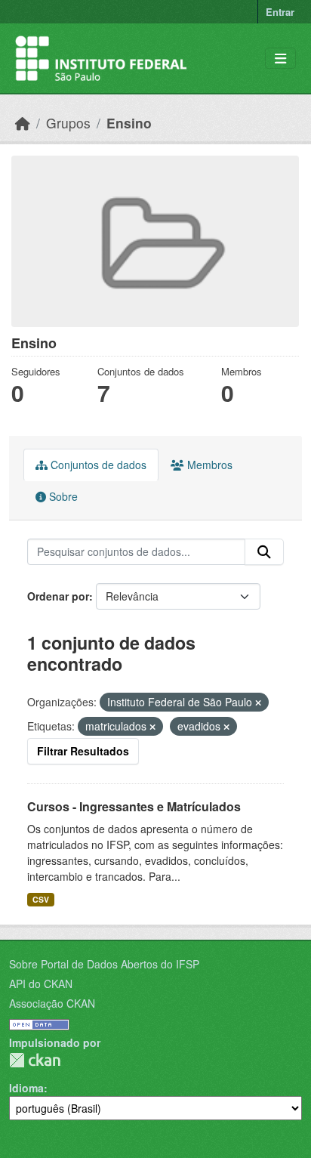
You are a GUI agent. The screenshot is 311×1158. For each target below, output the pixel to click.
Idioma (26, 1087)
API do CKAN (40, 983)
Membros (208, 464)
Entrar (280, 12)
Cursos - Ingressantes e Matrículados (134, 806)
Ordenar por (58, 596)
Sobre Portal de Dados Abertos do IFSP (104, 963)
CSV (40, 899)
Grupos (68, 122)
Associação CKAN (52, 1003)
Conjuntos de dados (97, 464)
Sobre (62, 496)
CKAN (34, 1060)
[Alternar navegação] (280, 58)
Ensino (129, 122)
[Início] (22, 122)
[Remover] (258, 702)
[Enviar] (264, 552)
